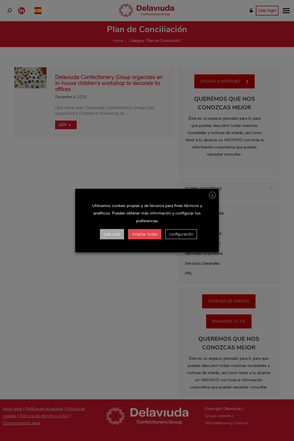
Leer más (112, 234)
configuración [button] (181, 234)
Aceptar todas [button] (144, 234)
